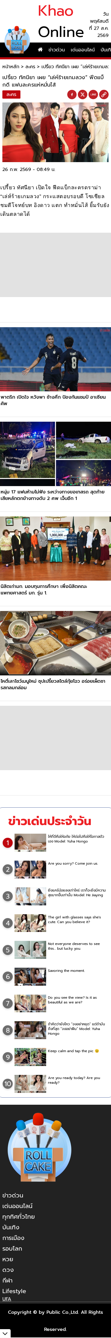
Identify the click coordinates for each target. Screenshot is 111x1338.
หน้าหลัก (10, 66)
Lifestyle (14, 1291)
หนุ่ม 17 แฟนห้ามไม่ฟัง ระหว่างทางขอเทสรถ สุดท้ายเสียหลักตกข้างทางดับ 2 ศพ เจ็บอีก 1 (52, 495)
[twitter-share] (82, 94)
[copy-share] (104, 95)
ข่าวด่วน (57, 49)
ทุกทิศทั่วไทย (18, 1216)
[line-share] (93, 95)
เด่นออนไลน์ (83, 49)
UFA (6, 1299)
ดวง (8, 1269)
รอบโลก (12, 1248)
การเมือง (13, 1237)
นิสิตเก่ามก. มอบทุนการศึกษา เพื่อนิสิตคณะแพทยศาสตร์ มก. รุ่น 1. (44, 590)
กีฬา (7, 1280)
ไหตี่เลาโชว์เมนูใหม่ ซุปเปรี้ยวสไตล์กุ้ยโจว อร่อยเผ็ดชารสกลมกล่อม (53, 684)
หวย (7, 1259)
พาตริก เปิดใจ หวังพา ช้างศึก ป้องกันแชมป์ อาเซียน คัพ (53, 400)
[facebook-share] (72, 95)
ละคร (30, 66)
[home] (40, 50)
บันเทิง (10, 1227)
